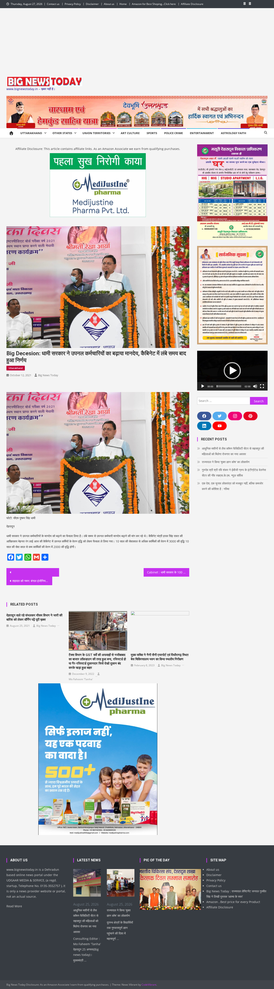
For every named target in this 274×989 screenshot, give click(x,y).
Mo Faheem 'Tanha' (81, 679)
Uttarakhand (31, 133)
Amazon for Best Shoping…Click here (154, 4)
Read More (14, 906)
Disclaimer (92, 4)
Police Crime (173, 133)
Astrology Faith (233, 133)
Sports (152, 133)
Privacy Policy (73, 4)
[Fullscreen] (262, 386)
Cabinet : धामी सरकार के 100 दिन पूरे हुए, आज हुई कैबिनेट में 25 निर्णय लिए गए (168, 572)
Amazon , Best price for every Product (233, 902)
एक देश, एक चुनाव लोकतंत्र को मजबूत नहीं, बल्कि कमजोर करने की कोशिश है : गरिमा (232, 486)
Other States (62, 133)
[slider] (229, 386)
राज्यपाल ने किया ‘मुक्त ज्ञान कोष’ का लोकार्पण (226, 462)
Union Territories (96, 133)
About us (109, 4)
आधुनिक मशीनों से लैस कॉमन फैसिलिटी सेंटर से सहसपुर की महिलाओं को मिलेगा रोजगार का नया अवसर (233, 451)
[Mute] (255, 386)
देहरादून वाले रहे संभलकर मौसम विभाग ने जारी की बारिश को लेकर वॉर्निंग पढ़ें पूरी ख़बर (34, 617)
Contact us (53, 4)
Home (123, 4)
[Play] (203, 386)
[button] (232, 370)
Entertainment (202, 133)
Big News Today (48, 375)
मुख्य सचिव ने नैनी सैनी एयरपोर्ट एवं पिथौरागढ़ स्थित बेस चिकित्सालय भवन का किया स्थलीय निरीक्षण (159, 657)
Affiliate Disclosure (192, 4)
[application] (232, 370)
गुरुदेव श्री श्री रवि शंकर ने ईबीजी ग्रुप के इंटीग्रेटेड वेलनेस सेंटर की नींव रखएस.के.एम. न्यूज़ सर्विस (234, 472)
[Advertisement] (137, 40)
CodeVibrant (148, 984)
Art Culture (130, 133)
